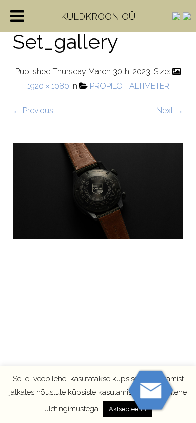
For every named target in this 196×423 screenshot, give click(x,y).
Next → (169, 110)
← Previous (33, 110)
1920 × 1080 (48, 86)
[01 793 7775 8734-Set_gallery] (98, 190)
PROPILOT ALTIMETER (129, 86)
